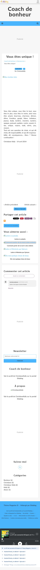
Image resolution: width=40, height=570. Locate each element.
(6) (8, 480)
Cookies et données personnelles (19, 518)
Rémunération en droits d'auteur (27, 515)
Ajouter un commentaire (19, 276)
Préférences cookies (33, 518)
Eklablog (33, 505)
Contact (32, 513)
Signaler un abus (8, 515)
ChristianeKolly (21, 376)
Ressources (20, 61)
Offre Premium (5, 518)
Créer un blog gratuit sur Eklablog (13, 513)
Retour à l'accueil (20, 209)
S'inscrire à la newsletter (11, 225)
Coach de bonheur (20, 12)
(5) (7, 490)
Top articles (25, 513)
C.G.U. (15, 515)
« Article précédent (11, 205)
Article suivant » (30, 205)
